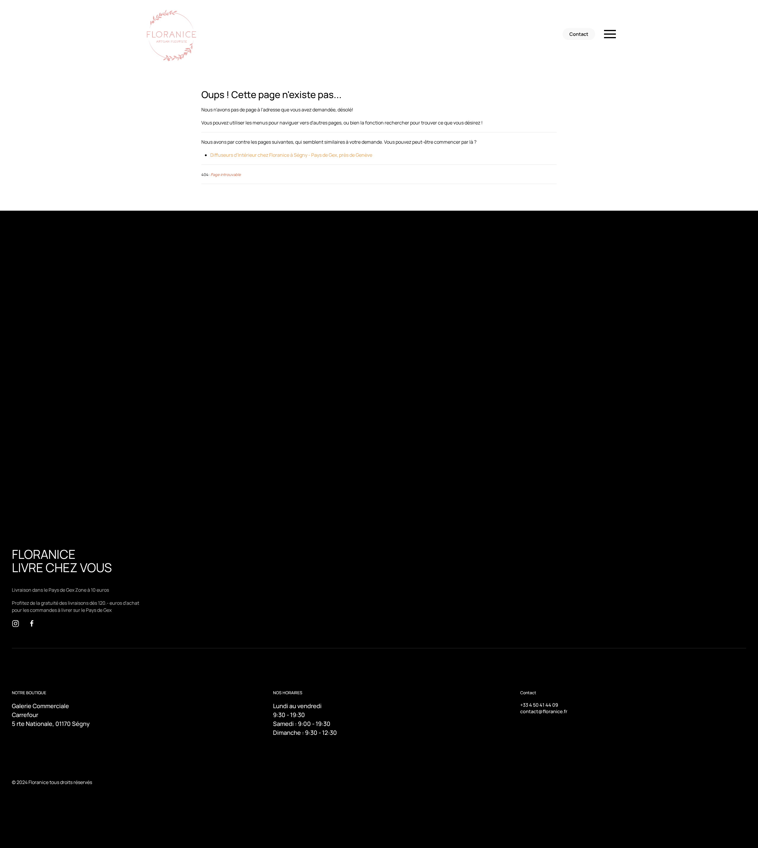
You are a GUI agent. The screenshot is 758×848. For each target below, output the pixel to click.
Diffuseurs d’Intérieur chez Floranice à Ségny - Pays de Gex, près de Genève (291, 155)
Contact (578, 34)
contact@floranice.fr (543, 711)
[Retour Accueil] (172, 34)
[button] (610, 34)
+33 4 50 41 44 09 (539, 705)
